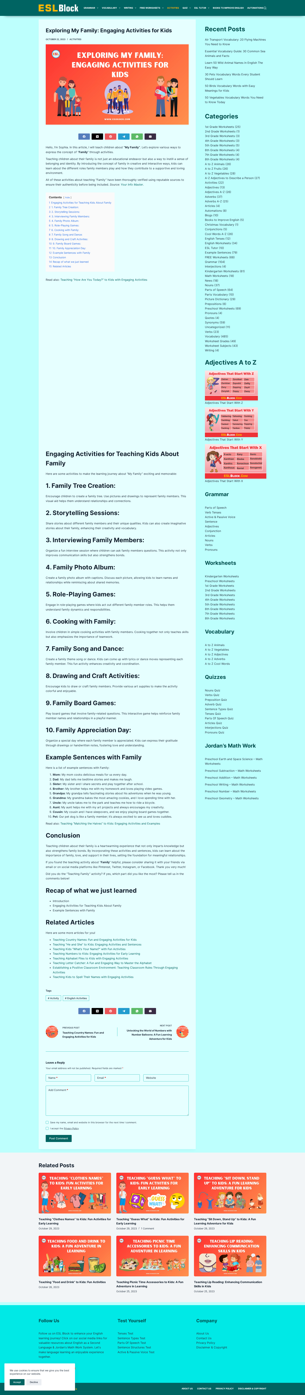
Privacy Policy (71, 1128)
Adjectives (212, 187)
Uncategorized (215, 327)
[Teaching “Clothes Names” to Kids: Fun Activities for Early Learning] (75, 1193)
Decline (34, 1382)
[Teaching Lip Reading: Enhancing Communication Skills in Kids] (230, 1256)
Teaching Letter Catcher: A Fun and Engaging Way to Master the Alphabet (102, 963)
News (208, 280)
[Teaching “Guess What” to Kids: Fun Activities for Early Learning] (152, 1193)
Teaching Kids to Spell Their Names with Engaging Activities (93, 977)
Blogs (208, 215)
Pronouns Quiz (214, 732)
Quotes (209, 318)
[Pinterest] (110, 136)
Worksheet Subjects (218, 345)
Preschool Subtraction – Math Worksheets (233, 770)
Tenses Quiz (213, 713)
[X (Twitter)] (97, 136)
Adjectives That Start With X (224, 481)
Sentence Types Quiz (219, 709)
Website (151, 1077)
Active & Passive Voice (220, 517)
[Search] (265, 8)
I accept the (64, 1128)
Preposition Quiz (216, 699)
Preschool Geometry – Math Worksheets (232, 798)
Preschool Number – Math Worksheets (230, 791)
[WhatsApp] (137, 136)
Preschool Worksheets (220, 308)
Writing (128, 8)
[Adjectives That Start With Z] (231, 385)
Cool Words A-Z (215, 234)
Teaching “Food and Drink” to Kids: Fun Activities (72, 1282)
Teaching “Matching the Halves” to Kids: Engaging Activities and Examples (110, 823)
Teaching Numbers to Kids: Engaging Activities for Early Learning (96, 953)
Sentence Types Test (131, 1338)
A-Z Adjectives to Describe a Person (229, 178)
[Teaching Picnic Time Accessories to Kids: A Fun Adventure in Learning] (152, 1256)
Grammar (89, 8)
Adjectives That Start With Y (224, 439)
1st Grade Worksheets (219, 127)
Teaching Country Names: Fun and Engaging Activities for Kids (95, 939)
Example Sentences (218, 252)
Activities (173, 8)
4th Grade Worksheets (220, 140)
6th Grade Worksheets (220, 150)
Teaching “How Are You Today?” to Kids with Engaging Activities (103, 279)
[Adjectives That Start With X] (235, 461)
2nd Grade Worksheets (220, 131)
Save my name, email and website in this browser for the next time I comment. (93, 1122)
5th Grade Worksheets (220, 145)
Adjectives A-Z (215, 192)
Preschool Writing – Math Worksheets (230, 784)
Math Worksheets (216, 276)
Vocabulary (109, 8)
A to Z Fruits (213, 168)
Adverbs (210, 196)
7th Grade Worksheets (220, 154)
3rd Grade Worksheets (220, 136)
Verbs (209, 332)
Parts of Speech (215, 290)
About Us (202, 1333)
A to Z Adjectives (216, 654)
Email (101, 1077)
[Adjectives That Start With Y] (231, 422)
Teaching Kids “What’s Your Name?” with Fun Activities (89, 949)
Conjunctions (213, 229)
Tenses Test (125, 1333)
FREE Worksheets (150, 8)
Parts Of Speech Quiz (219, 718)
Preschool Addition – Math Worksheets (231, 777)
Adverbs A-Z (213, 201)
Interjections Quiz (216, 727)
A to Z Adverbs (215, 659)
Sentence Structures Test (134, 1347)
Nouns (209, 285)
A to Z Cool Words (217, 663)
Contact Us (203, 1338)
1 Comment (147, 1228)
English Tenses (215, 238)
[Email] (150, 136)
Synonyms (212, 322)
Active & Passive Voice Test (136, 1352)
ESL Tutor (200, 8)
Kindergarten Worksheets (222, 271)
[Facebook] (84, 136)
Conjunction (213, 531)
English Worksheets (218, 243)
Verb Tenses (213, 512)
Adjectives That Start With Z (224, 402)
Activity (53, 998)
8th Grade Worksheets (220, 159)
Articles (210, 206)
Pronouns (211, 313)
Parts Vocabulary (216, 294)
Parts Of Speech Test (132, 1343)
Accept (17, 1382)
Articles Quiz (213, 723)
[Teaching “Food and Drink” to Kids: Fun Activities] (75, 1256)
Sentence (211, 521)
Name (53, 1077)
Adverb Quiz (213, 704)
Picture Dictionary (217, 299)
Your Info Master (132, 184)
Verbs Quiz (212, 695)
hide (67, 197)
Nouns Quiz (212, 690)
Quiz (185, 8)
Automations (255, 8)
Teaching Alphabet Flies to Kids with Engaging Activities (90, 958)
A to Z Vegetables (217, 173)
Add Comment (58, 1090)
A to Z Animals (215, 164)
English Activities (76, 998)
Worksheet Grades (217, 341)
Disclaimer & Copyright (211, 1347)
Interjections (213, 266)
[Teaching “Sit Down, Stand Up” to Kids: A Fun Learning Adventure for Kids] (230, 1193)
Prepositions (213, 304)
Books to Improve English (228, 8)
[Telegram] (124, 136)
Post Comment (58, 1138)
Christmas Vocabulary (219, 224)
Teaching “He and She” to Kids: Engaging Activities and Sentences (97, 944)
